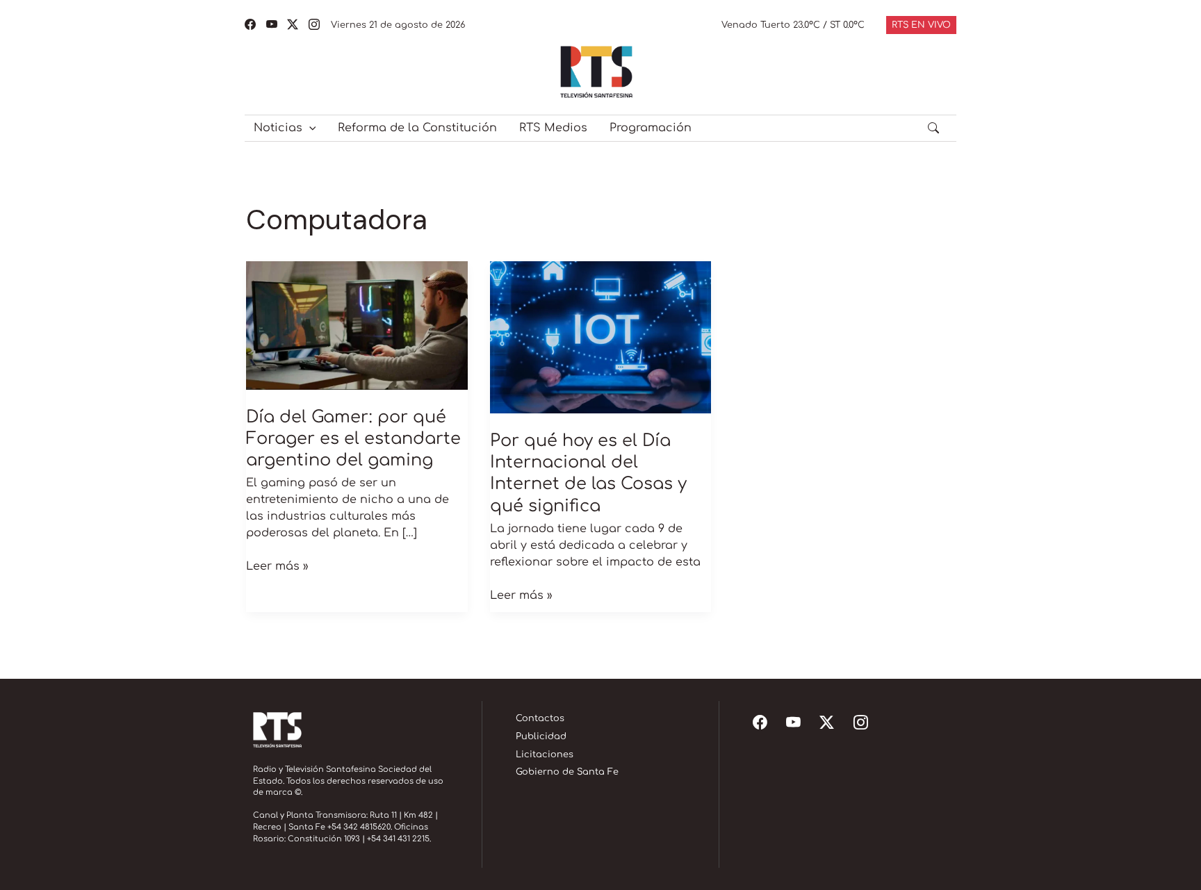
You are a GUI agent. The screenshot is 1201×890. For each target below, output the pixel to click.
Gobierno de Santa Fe (567, 772)
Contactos (540, 718)
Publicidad (541, 736)
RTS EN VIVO (921, 25)
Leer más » (277, 565)
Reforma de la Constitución (417, 128)
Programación (651, 128)
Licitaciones (544, 754)
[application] (309, 128)
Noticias (278, 128)
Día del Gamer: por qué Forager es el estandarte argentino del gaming (353, 439)
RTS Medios (553, 128)
